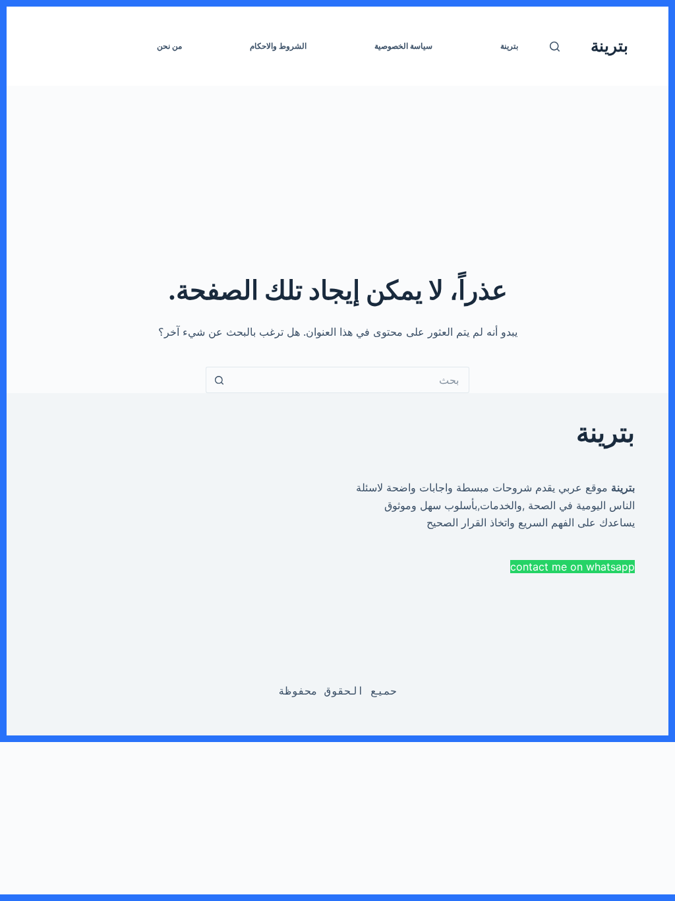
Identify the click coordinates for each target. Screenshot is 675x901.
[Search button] (219, 380)
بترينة (609, 45)
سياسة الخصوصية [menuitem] (403, 46)
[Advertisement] (337, 178)
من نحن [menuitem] (169, 46)
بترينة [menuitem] (509, 46)
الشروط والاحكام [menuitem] (278, 46)
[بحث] (555, 46)
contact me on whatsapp (572, 566)
